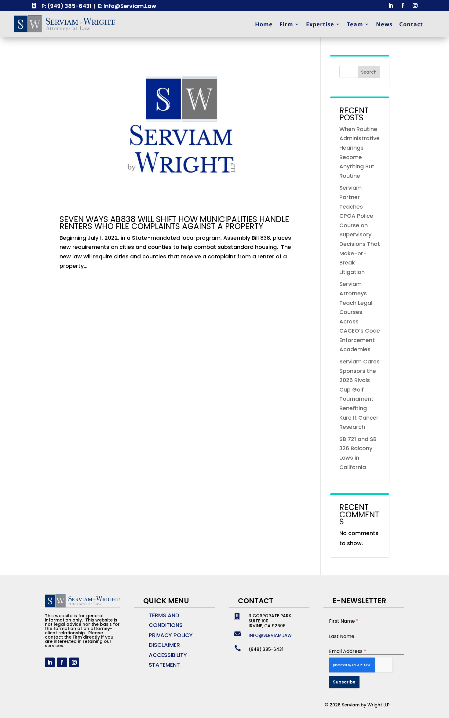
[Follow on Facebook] (403, 5)
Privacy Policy (171, 635)
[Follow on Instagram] (415, 5)
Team (355, 24)
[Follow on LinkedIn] (391, 5)
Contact (411, 24)
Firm (286, 24)
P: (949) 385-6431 (66, 6)
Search (369, 72)
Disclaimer (164, 645)
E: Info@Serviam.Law (127, 6)
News (384, 24)
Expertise (320, 24)
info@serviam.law (270, 635)
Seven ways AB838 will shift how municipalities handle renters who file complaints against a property (174, 223)
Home (264, 24)
